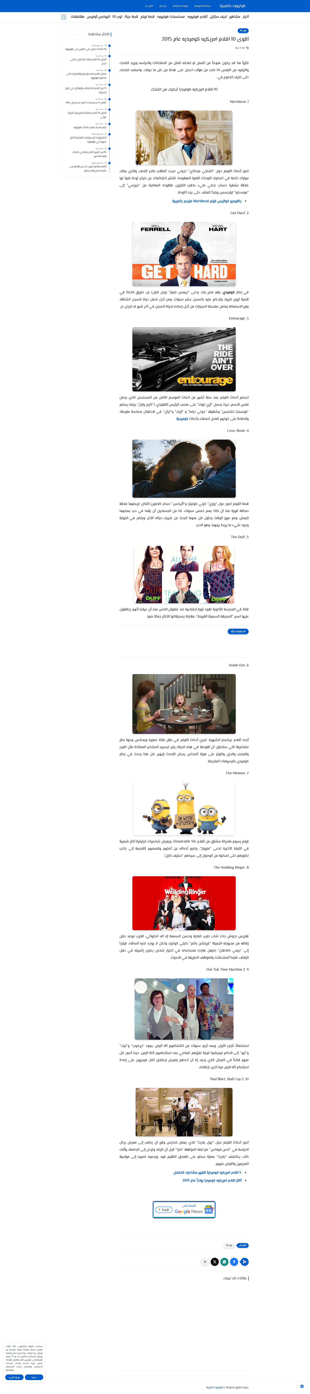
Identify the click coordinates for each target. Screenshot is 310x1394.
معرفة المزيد (14, 1377)
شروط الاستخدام (180, 6)
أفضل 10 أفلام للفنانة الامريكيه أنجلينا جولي (87, 115)
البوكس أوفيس (98, 17)
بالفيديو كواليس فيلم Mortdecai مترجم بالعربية (206, 201)
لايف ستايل (218, 17)
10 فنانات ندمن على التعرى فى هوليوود (85, 49)
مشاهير (234, 17)
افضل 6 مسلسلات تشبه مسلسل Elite (86, 103)
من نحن (162, 6)
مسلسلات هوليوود (171, 17)
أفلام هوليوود (197, 17)
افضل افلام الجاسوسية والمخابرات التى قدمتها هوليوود (86, 76)
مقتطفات (77, 17)
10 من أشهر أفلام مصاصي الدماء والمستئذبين (89, 154)
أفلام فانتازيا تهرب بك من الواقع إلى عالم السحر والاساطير (87, 169)
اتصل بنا (149, 6)
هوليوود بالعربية (232, 6)
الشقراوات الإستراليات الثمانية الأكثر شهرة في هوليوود (88, 140)
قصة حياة (131, 17)
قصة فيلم (147, 17)
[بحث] (63, 17)
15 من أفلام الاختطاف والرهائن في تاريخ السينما (85, 90)
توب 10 (117, 17)
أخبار (246, 17)
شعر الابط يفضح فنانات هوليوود (89, 128)
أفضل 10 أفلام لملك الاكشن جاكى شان (88, 62)
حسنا (34, 1377)
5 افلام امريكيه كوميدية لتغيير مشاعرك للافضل (207, 1173)
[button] (234, 1262)
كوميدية (182, 419)
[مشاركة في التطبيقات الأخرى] (205, 1262)
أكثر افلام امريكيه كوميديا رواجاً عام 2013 (211, 1180)
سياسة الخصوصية (203, 6)
